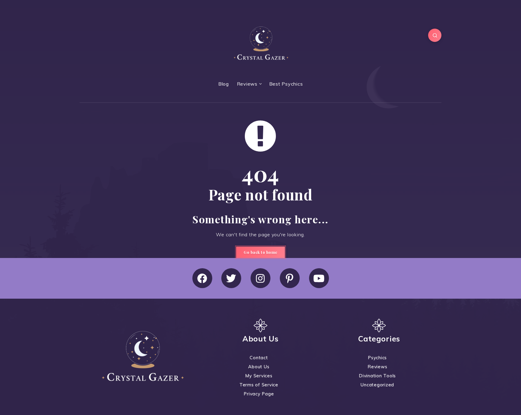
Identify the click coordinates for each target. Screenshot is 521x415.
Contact (259, 357)
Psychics (377, 357)
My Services (258, 376)
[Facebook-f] (202, 278)
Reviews (247, 84)
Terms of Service (258, 385)
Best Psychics (286, 84)
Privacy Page (259, 394)
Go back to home (260, 252)
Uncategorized (377, 385)
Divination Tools (377, 376)
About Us (258, 366)
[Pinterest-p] (290, 278)
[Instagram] (260, 278)
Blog (223, 84)
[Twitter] (231, 278)
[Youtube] (319, 278)
